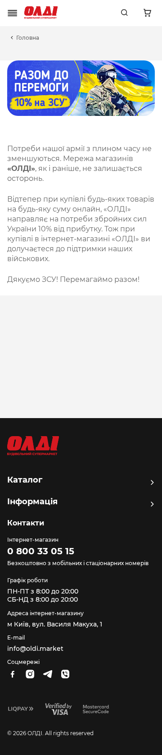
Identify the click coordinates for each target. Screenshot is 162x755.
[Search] (124, 13)
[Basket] (147, 13)
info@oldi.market (35, 649)
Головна (27, 38)
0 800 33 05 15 (40, 551)
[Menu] (12, 13)
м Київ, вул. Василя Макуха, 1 (54, 624)
